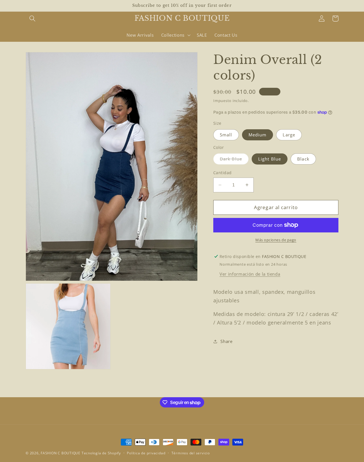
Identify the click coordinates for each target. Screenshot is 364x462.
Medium (258, 135)
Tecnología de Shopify (101, 453)
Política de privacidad (146, 453)
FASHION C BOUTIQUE (60, 453)
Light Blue (269, 159)
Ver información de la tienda (250, 274)
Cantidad (222, 172)
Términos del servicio (190, 453)
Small (226, 135)
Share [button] (226, 341)
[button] (32, 18)
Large (289, 135)
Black (303, 159)
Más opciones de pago (275, 239)
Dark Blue (234, 159)
